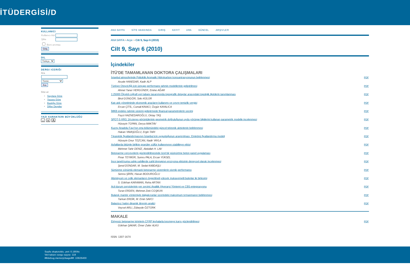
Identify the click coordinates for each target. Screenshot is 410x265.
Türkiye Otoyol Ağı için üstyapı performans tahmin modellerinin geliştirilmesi (154, 85)
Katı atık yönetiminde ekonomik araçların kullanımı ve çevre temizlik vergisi (154, 102)
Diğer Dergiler (54, 106)
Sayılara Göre (54, 96)
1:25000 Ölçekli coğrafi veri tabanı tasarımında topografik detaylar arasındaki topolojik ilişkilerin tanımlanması (173, 94)
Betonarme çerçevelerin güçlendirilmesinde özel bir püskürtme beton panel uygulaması (160, 153)
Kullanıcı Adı (48, 35)
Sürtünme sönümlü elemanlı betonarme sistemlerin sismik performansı (151, 169)
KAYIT (176, 30)
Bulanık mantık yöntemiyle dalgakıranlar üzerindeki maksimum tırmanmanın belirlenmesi (161, 195)
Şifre (43, 39)
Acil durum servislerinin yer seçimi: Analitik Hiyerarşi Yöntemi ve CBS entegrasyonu (159, 186)
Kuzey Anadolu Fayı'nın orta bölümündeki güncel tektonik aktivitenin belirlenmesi (157, 127)
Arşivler (222, 30)
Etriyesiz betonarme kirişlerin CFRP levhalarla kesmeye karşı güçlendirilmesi (155, 221)
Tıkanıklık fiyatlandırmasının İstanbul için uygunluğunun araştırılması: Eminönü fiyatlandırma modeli (168, 136)
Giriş (162, 30)
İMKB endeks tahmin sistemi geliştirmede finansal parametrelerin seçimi (152, 111)
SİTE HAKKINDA (141, 30)
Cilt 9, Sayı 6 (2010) (147, 40)
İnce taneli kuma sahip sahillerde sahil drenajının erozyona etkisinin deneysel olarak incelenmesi (166, 161)
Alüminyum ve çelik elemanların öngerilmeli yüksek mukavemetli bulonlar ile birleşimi (159, 178)
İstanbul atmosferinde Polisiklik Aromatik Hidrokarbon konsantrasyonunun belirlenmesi (160, 77)
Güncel (203, 30)
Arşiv (130, 40)
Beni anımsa (54, 44)
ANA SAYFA (118, 30)
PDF (366, 77)
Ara (189, 30)
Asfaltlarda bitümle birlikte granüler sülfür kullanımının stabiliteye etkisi (151, 144)
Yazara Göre (54, 99)
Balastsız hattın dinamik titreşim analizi (133, 203)
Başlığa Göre (54, 103)
